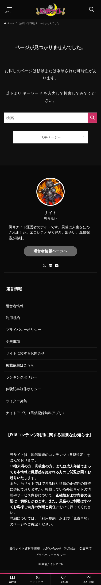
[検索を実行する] (92, 117)
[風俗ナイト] (50, 9)
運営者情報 (14, 306)
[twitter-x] (44, 265)
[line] (50, 265)
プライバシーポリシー (23, 330)
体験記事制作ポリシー (23, 389)
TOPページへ (50, 137)
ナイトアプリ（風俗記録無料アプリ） (36, 413)
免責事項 (13, 342)
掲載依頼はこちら (20, 365)
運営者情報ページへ (50, 251)
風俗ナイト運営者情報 (24, 548)
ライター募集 (16, 401)
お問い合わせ (52, 548)
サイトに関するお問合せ (25, 353)
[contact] (56, 265)
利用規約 (13, 318)
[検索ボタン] (91, 9)
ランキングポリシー (22, 377)
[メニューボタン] (9, 9)
